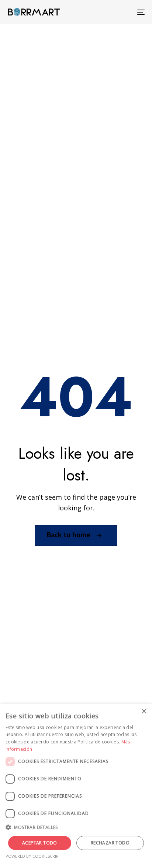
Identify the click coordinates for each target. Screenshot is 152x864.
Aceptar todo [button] (39, 843)
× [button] (143, 711)
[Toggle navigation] (122, 12)
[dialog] (76, 784)
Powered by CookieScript (33, 856)
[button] (76, 827)
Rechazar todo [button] (110, 843)
